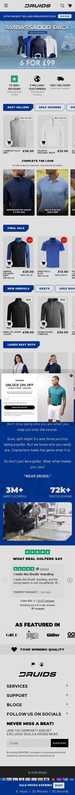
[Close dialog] (71, 375)
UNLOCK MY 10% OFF (19, 409)
